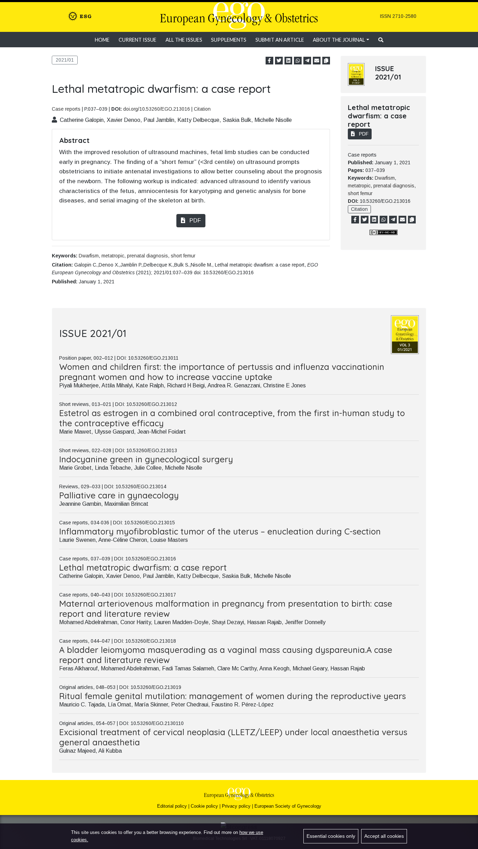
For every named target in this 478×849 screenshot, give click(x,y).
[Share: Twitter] (279, 60)
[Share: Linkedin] (288, 60)
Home (102, 40)
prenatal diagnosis (147, 255)
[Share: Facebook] (269, 60)
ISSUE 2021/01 (388, 72)
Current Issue (137, 40)
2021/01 (65, 60)
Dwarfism (89, 255)
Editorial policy (172, 806)
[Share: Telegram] (307, 60)
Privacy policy (236, 806)
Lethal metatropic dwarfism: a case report (143, 567)
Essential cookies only (331, 836)
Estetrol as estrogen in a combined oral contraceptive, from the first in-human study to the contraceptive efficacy (232, 418)
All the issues (184, 40)
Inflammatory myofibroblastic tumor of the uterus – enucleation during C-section (220, 531)
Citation (202, 109)
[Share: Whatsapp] (298, 60)
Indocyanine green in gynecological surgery (146, 459)
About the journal (339, 40)
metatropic (112, 255)
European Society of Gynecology (287, 806)
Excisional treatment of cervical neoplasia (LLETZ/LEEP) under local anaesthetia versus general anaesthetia (233, 737)
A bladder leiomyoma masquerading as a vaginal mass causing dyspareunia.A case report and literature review (225, 654)
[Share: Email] (317, 60)
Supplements (228, 40)
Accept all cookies (384, 836)
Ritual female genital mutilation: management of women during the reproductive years (232, 696)
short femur (183, 255)
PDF (194, 220)
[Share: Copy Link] (326, 60)
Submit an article (279, 40)
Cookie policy (204, 806)
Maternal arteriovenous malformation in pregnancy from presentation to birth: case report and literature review (225, 608)
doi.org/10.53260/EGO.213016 (156, 109)
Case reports (66, 109)
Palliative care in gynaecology (119, 495)
